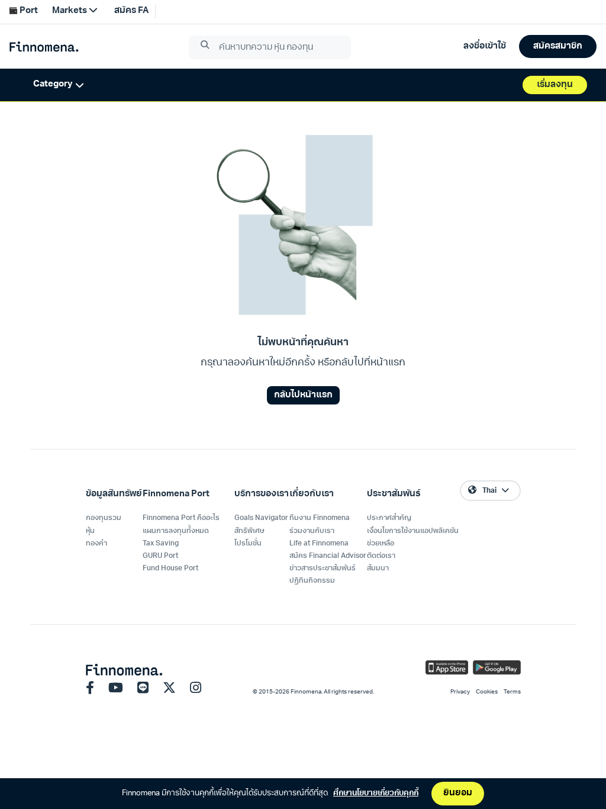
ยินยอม (457, 793)
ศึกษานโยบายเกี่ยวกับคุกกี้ (375, 793)
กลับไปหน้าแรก (303, 395)
